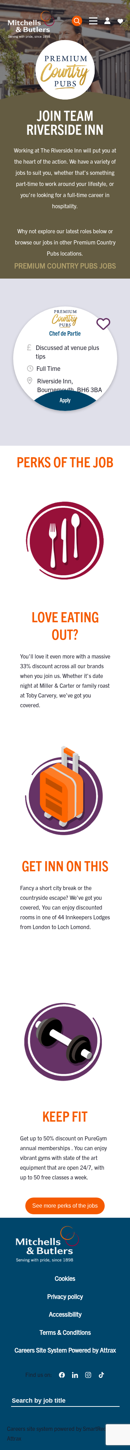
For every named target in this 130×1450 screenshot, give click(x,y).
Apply (65, 399)
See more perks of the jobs (65, 1206)
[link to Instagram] (88, 1374)
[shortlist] (103, 324)
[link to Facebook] (62, 1374)
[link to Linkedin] (75, 1374)
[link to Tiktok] (101, 1374)
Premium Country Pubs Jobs (65, 265)
